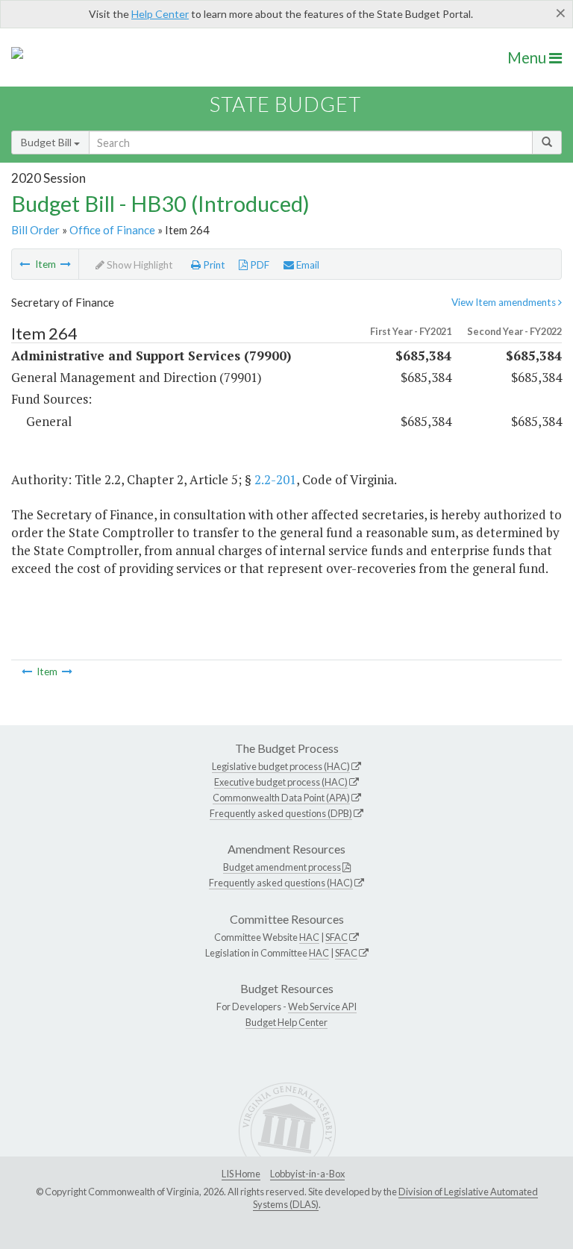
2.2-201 (275, 479)
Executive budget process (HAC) (281, 782)
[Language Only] (24, 264)
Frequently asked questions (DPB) (281, 813)
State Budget (285, 104)
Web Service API (322, 1006)
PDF (258, 265)
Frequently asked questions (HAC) (281, 883)
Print (213, 265)
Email (306, 265)
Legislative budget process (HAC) (281, 766)
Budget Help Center (286, 1022)
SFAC (336, 937)
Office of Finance (112, 230)
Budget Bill (47, 142)
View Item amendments (504, 302)
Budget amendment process (282, 867)
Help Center (160, 13)
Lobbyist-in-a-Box (307, 1174)
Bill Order (35, 230)
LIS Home (241, 1174)
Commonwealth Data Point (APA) (281, 798)
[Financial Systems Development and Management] (65, 264)
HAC (309, 937)
